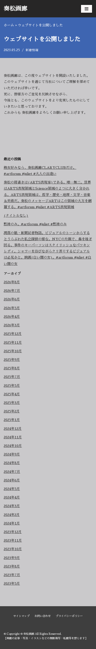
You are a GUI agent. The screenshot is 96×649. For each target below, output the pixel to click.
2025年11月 (13, 342)
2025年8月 (12, 368)
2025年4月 (12, 394)
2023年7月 (12, 575)
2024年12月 (13, 428)
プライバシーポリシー (69, 616)
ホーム (9, 25)
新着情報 (32, 50)
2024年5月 (12, 488)
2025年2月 (12, 411)
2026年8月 (12, 282)
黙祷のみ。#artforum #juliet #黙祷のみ (35, 224)
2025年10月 (13, 351)
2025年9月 (12, 359)
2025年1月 (12, 419)
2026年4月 (12, 316)
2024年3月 (12, 506)
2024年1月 (12, 523)
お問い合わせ (42, 616)
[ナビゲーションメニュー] (86, 9)
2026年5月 (12, 308)
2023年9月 (12, 557)
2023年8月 (12, 566)
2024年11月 (13, 437)
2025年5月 (12, 385)
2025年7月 (12, 376)
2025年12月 (13, 333)
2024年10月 (13, 445)
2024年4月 (12, 497)
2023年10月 (13, 549)
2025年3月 (12, 402)
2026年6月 (12, 299)
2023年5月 (12, 583)
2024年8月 (12, 463)
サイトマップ (21, 616)
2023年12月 (13, 532)
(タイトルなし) (16, 215)
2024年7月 (12, 471)
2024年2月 (12, 514)
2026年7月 (12, 290)
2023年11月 (13, 540)
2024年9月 (12, 454)
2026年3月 (12, 325)
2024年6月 (12, 480)
